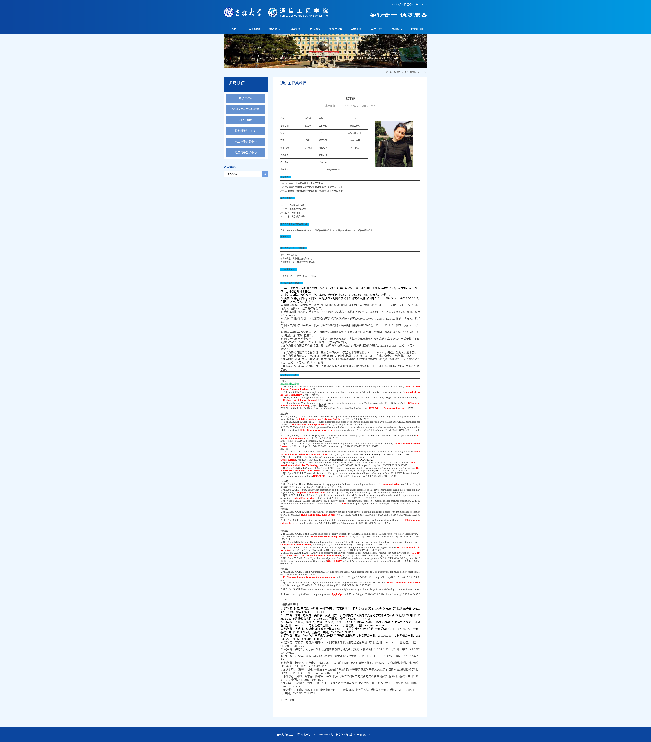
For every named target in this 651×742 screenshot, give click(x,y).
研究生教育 (335, 29)
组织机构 (254, 29)
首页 (234, 29)
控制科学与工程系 (246, 130)
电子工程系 (246, 98)
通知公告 (396, 29)
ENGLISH (417, 29)
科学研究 (295, 29)
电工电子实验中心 (246, 141)
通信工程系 (246, 120)
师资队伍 (274, 29)
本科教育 (315, 29)
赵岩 (292, 700)
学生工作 (376, 29)
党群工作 (356, 29)
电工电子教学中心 (246, 152)
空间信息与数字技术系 (245, 109)
